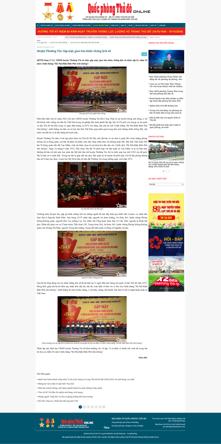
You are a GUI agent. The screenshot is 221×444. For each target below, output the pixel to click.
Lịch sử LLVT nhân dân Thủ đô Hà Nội (84, 43)
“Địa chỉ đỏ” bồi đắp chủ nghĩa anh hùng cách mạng (60, 392)
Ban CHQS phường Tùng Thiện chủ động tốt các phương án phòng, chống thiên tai (167, 78)
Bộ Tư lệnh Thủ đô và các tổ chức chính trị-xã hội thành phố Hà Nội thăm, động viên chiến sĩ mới (166, 164)
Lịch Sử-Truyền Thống (58, 43)
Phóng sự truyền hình (161, 43)
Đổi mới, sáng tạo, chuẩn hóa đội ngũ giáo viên (58, 401)
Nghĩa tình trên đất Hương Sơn (164, 106)
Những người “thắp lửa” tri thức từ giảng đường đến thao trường (65, 397)
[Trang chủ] (37, 25)
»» (104, 407)
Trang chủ (42, 43)
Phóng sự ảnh (156, 136)
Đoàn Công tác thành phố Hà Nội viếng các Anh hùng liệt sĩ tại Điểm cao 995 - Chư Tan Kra (127, 37)
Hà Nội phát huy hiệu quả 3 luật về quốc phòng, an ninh (165, 126)
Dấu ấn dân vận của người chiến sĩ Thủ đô (165, 119)
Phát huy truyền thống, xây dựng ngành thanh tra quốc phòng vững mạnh (70, 388)
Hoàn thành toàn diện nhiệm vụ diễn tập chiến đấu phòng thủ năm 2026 (166, 99)
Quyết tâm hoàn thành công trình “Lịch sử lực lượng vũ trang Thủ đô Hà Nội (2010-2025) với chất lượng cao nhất (86, 379)
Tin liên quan (43, 374)
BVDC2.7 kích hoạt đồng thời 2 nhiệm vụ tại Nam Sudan (68, 37)
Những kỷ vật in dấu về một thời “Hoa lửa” (56, 384)
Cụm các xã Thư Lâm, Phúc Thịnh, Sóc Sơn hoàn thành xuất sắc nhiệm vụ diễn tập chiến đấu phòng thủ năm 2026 (166, 85)
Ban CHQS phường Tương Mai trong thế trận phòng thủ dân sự (166, 92)
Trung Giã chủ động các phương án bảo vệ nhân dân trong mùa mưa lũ (166, 111)
